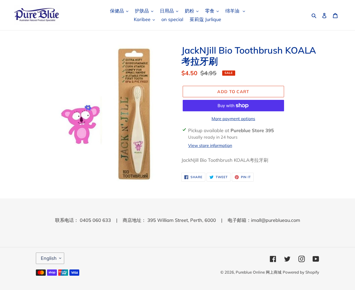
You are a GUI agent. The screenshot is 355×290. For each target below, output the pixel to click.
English (49, 258)
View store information (210, 145)
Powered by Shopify (301, 272)
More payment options (233, 118)
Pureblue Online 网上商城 (258, 272)
